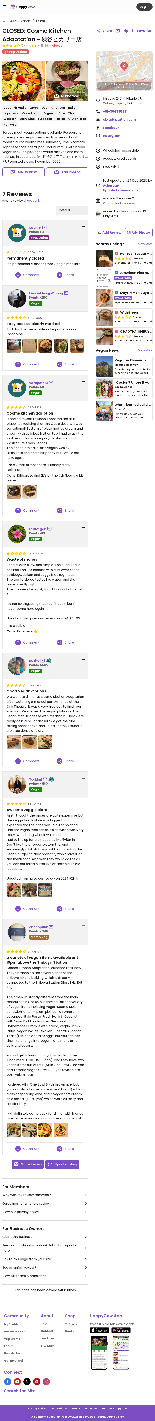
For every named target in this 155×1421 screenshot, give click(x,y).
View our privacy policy (20, 1212)
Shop (70, 1316)
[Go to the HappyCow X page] (27, 1381)
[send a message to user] (45, 227)
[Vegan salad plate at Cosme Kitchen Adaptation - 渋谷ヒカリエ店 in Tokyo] (45, 742)
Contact (47, 1331)
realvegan (37, 529)
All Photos (72, 96)
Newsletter (12, 1353)
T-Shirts (71, 1324)
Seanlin (35, 227)
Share (107, 30)
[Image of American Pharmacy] (104, 278)
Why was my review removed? (26, 1195)
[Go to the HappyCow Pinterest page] (36, 1381)
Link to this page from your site (26, 1259)
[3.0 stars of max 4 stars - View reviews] (11, 45)
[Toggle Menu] (4, 6)
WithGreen (129, 312)
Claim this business (17, 1236)
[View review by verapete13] (17, 388)
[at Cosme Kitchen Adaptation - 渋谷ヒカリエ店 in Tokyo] (14, 346)
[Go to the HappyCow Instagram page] (46, 1381)
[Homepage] (22, 7)
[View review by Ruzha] (17, 666)
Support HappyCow (114, 1408)
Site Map (47, 1346)
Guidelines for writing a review (26, 1203)
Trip (125, 30)
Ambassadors (14, 1331)
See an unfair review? (19, 1267)
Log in (144, 6)
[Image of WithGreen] (104, 317)
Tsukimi (35, 779)
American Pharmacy (137, 272)
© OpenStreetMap (137, 84)
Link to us (47, 1338)
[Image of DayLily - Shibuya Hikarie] (104, 298)
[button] (124, 66)
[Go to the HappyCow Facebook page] (7, 1381)
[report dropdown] (83, 226)
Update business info (120, 190)
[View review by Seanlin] (17, 233)
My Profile (11, 1324)
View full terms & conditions (24, 1276)
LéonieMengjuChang (46, 293)
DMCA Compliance (84, 1408)
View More (145, 244)
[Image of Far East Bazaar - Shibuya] (104, 258)
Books (69, 1331)
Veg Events (12, 1339)
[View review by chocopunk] (17, 932)
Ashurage (111, 185)
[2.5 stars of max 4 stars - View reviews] (123, 336)
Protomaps (117, 84)
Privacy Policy (37, 1408)
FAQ (44, 1324)
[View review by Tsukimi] (17, 784)
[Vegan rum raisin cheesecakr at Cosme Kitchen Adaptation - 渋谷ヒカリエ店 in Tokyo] (14, 742)
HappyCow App (106, 1316)
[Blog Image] (104, 366)
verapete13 (38, 383)
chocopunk (32, 201)
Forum (9, 1346)
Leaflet (105, 84)
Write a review (123, 277)
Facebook (111, 127)
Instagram (111, 135)
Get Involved (13, 1361)
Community (16, 1316)
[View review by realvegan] (17, 534)
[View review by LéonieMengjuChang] (17, 298)
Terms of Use (58, 1408)
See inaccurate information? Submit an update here (39, 1248)
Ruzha (34, 660)
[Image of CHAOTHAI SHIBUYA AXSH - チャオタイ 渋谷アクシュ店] (104, 336)
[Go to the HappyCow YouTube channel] (17, 1381)
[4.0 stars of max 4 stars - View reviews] (123, 258)
